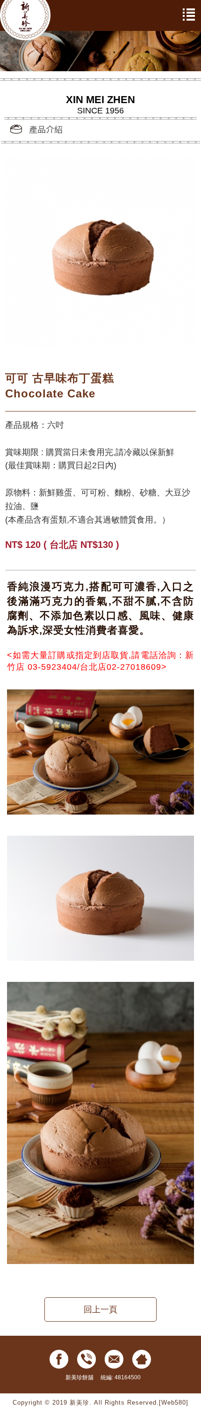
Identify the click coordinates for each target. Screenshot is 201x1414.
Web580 (173, 1402)
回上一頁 (100, 1309)
